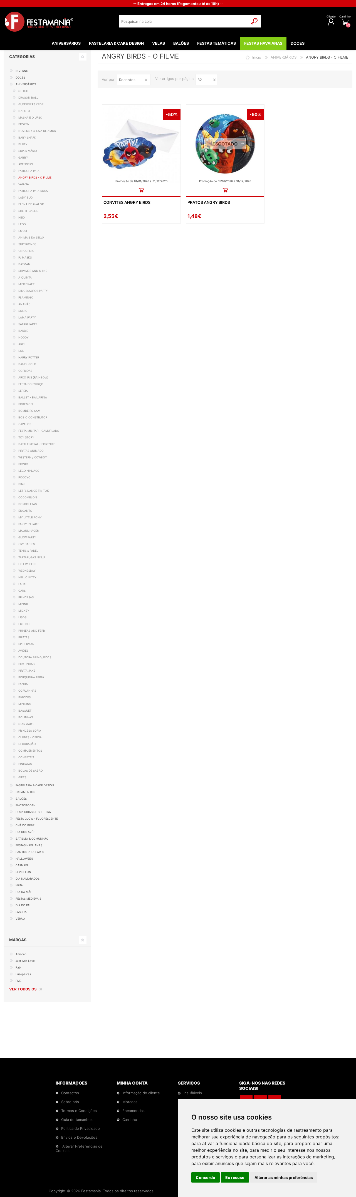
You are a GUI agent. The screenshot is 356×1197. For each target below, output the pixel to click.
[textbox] (183, 21)
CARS (22, 590)
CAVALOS (24, 424)
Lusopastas (23, 974)
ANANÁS (24, 304)
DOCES (20, 77)
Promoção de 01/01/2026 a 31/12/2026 (141, 181)
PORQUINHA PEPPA (31, 677)
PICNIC (23, 464)
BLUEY (23, 144)
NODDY (23, 337)
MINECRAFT (26, 284)
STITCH (23, 90)
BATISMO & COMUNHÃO (32, 838)
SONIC (22, 310)
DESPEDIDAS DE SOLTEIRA (33, 812)
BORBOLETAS (27, 504)
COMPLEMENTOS (30, 750)
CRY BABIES (26, 544)
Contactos (70, 1093)
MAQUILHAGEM (28, 530)
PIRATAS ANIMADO (31, 450)
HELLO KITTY (27, 577)
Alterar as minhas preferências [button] (283, 1177)
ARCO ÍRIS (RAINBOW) (33, 377)
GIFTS (22, 777)
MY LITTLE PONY (30, 517)
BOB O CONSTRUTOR (32, 417)
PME (18, 980)
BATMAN (24, 264)
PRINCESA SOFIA (29, 730)
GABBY (23, 157)
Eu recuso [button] (234, 1177)
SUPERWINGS (27, 244)
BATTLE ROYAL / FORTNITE (36, 444)
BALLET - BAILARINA (32, 397)
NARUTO (24, 110)
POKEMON (25, 404)
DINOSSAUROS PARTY (33, 290)
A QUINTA (25, 277)
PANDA (23, 684)
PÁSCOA (21, 912)
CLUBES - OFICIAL (30, 737)
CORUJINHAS (27, 690)
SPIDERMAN (26, 644)
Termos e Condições (79, 1110)
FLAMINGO (25, 297)
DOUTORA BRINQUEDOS (34, 657)
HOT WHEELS (27, 564)
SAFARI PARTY (27, 324)
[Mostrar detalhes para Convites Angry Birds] (141, 144)
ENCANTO (25, 510)
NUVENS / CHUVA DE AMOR (37, 130)
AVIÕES (23, 650)
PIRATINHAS (26, 664)
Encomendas (133, 1110)
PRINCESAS (26, 597)
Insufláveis (193, 1093)
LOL (21, 350)
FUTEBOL (24, 624)
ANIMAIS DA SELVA (31, 237)
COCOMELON (27, 497)
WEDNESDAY (27, 570)
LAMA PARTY (27, 317)
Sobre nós (70, 1102)
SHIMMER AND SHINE (32, 270)
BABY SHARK (27, 137)
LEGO (22, 224)
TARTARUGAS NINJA (31, 557)
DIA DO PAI (23, 905)
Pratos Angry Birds (208, 202)
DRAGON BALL (28, 97)
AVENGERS (25, 164)
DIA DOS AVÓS (25, 832)
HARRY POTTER (28, 357)
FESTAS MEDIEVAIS (28, 898)
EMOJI (22, 230)
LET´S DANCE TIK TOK (33, 490)
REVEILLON (23, 872)
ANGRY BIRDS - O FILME (34, 177)
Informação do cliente (141, 1093)
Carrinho (345, 16)
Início (256, 57)
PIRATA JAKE (26, 670)
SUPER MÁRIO (27, 150)
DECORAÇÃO (27, 744)
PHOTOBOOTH (25, 805)
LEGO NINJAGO (28, 470)
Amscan (21, 954)
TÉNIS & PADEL (28, 550)
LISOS (22, 617)
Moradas (129, 1102)
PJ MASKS (25, 257)
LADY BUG (25, 197)
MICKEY (23, 610)
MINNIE (23, 604)
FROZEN (23, 124)
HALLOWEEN (24, 858)
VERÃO (20, 918)
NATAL (20, 885)
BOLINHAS (25, 717)
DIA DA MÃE (24, 892)
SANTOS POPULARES (30, 852)
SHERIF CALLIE (28, 210)
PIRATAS (23, 637)
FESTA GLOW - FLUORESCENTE (37, 818)
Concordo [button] (205, 1177)
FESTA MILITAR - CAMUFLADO (38, 430)
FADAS (22, 584)
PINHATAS (25, 764)
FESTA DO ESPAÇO (30, 384)
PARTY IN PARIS (28, 524)
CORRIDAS (25, 370)
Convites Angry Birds (126, 202)
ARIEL (22, 344)
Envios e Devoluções (79, 1137)
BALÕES (21, 798)
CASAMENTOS (25, 792)
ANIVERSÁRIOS (283, 57)
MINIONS (24, 704)
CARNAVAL (23, 865)
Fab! (18, 967)
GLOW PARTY (27, 537)
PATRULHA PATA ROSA (33, 190)
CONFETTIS (26, 757)
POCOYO (24, 477)
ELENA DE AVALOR (31, 204)
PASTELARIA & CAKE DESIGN (35, 785)
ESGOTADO (225, 144)
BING (21, 484)
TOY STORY (26, 437)
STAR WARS (25, 724)
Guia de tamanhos (77, 1119)
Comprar (141, 190)
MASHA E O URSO (30, 117)
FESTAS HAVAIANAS (29, 845)
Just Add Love (25, 960)
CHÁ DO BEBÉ (25, 825)
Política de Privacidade (80, 1128)
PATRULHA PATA (28, 170)
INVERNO (22, 70)
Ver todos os (23, 989)
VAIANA (23, 184)
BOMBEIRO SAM (29, 410)
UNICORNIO (26, 250)
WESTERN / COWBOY (32, 457)
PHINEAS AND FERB (31, 630)
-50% (172, 114)
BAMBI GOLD (27, 364)
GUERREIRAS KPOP (30, 104)
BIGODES (24, 697)
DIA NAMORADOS (27, 878)
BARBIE (23, 330)
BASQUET (24, 710)
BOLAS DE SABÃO (30, 770)
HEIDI (22, 217)
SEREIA (23, 390)
